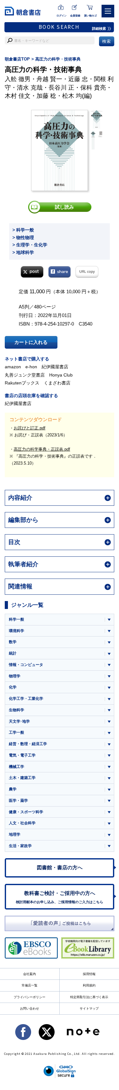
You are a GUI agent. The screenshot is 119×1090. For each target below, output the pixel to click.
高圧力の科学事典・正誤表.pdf (42, 449)
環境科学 (16, 631)
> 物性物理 (23, 237)
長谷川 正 (61, 87)
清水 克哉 (30, 87)
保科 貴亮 (93, 87)
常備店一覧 (29, 985)
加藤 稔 (46, 95)
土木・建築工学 (22, 778)
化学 (13, 687)
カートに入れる (31, 342)
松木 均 (72, 95)
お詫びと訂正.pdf (29, 428)
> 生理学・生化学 (29, 244)
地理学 (14, 834)
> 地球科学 (23, 252)
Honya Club (61, 374)
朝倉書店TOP (17, 59)
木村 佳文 (17, 95)
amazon (13, 366)
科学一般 (16, 619)
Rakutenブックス (22, 382)
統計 (13, 653)
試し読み (64, 207)
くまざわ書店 (57, 382)
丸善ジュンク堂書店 (25, 374)
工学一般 (16, 732)
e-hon (31, 366)
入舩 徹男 (17, 79)
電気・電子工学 (22, 755)
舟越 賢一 (49, 79)
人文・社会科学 (22, 823)
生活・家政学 (20, 846)
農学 (13, 789)
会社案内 (29, 974)
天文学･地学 (19, 721)
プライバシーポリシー (29, 997)
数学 (13, 642)
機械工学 (16, 766)
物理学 (14, 676)
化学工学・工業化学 (26, 698)
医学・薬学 (18, 800)
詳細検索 (99, 28)
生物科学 (16, 710)
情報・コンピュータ (26, 664)
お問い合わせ (29, 1008)
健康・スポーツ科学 (26, 812)
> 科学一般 (23, 229)
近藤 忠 (78, 79)
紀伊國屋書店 (55, 366)
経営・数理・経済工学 (28, 744)
